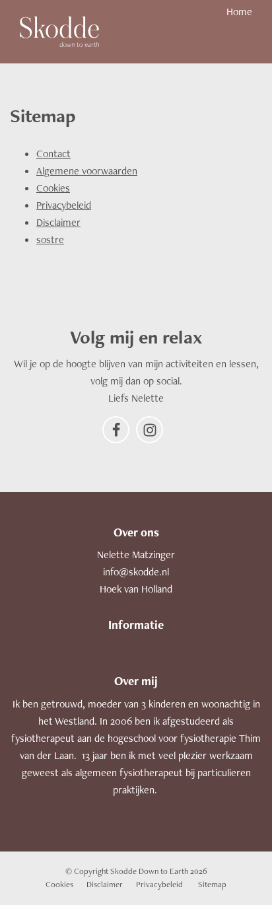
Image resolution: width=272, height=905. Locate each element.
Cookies (53, 188)
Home (239, 11)
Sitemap (212, 884)
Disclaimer (58, 222)
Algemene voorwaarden (86, 171)
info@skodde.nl (136, 572)
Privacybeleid (63, 205)
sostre (50, 239)
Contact (53, 154)
